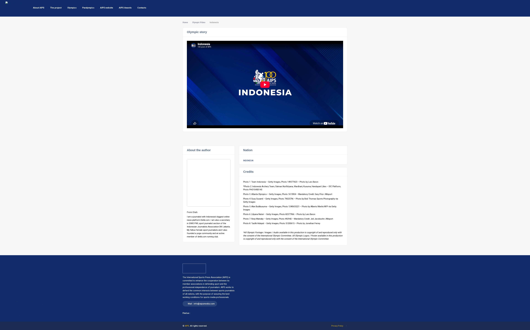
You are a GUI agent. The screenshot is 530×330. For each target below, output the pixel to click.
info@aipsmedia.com (204, 303)
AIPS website (106, 8)
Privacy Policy (337, 326)
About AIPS (38, 8)
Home (185, 22)
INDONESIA (248, 160)
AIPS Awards (125, 8)
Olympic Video (198, 22)
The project (56, 8)
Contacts (141, 8)
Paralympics (88, 8)
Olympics (71, 8)
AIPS (187, 326)
